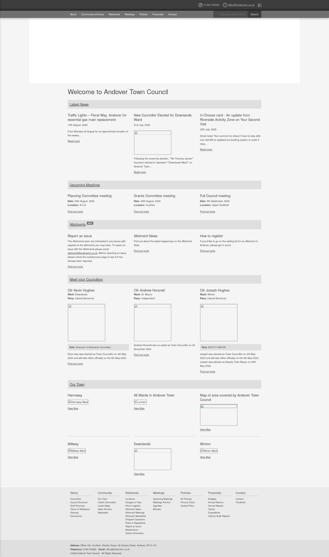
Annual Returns (215, 502)
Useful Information (107, 502)
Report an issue (133, 526)
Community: (105, 493)
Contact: (241, 493)
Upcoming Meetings (85, 184)
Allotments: (132, 493)
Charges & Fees (133, 502)
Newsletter (103, 512)
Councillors (75, 498)
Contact (172, 14)
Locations (130, 498)
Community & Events (92, 14)
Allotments (114, 14)
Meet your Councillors (86, 279)
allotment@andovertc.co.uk (82, 253)
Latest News (79, 104)
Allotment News (133, 509)
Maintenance (131, 529)
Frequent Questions (135, 519)
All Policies (186, 498)
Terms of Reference (80, 509)
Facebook (241, 502)
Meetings (130, 14)
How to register (132, 505)
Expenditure (214, 512)
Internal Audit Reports (219, 516)
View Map (73, 408)
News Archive (105, 509)
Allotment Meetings (135, 512)
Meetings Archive (161, 502)
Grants (211, 509)
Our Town (77, 384)
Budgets (212, 498)
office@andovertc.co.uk (241, 5)
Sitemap (74, 512)
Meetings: (159, 493)
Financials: (215, 493)
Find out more (75, 211)
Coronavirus (76, 516)
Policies (143, 14)
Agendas (157, 505)
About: (74, 493)
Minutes (157, 509)
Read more (74, 141)
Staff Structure (77, 505)
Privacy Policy (188, 502)
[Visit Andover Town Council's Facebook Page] (259, 5)
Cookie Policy (187, 505)
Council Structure (78, 502)
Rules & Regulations (135, 522)
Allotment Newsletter (135, 516)
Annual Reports (215, 505)
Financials (158, 14)
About (73, 14)
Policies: (186, 493)
